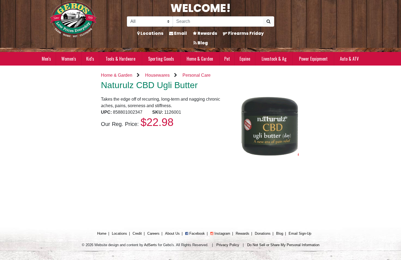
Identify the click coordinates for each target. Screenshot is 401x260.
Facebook (196, 233)
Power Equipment (313, 58)
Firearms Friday (245, 33)
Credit (137, 233)
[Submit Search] (268, 21)
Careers (153, 233)
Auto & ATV (349, 58)
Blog (202, 43)
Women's (68, 58)
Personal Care (196, 75)
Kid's (90, 58)
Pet (227, 58)
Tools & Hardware (120, 58)
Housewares (157, 75)
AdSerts (150, 245)
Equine (245, 58)
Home (101, 233)
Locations (151, 33)
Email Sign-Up (300, 233)
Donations (263, 233)
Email (180, 33)
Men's (46, 58)
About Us (172, 233)
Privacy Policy (227, 245)
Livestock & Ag (274, 58)
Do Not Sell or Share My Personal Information (283, 245)
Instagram (221, 233)
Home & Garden (200, 58)
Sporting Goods (161, 58)
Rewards (207, 33)
